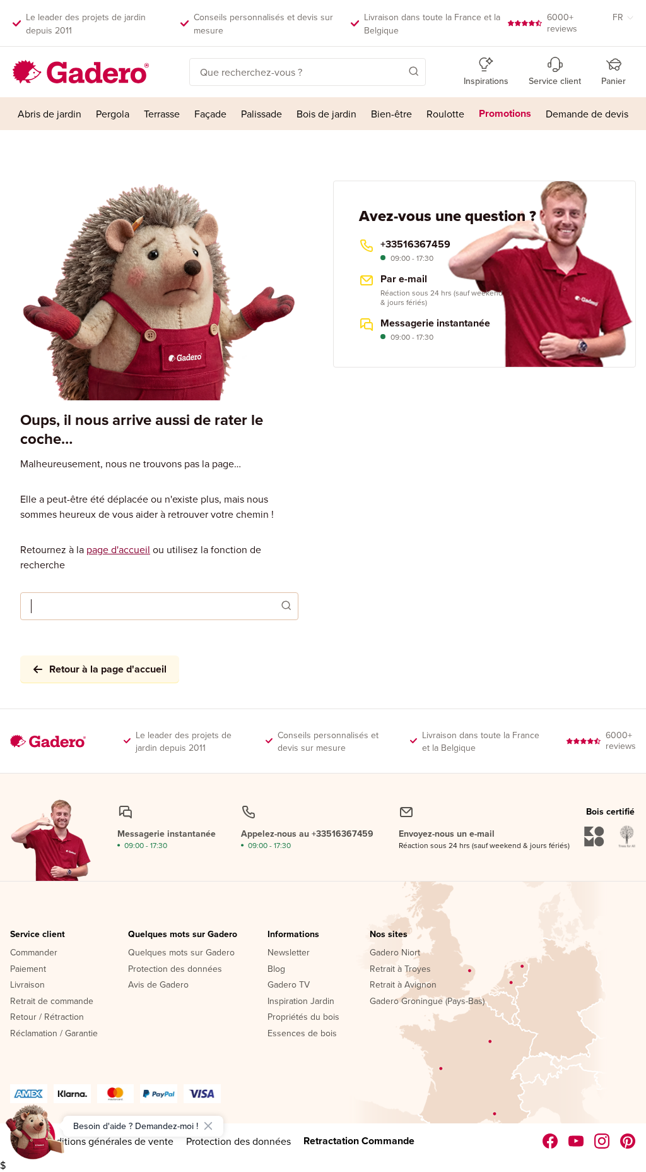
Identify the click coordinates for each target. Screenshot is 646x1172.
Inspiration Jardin (300, 1001)
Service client (37, 934)
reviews (562, 23)
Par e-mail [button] (403, 279)
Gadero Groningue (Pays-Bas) (427, 1001)
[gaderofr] (602, 1141)
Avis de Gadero (158, 985)
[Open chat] (35, 1136)
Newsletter (288, 953)
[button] (396, 71)
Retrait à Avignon (403, 985)
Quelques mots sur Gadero (182, 934)
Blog (276, 969)
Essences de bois (302, 1033)
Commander (33, 953)
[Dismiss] (208, 1126)
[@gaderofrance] (576, 1141)
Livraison (27, 985)
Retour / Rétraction (47, 1017)
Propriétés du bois (303, 1017)
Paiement (28, 969)
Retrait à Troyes (400, 969)
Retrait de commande (51, 1001)
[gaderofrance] (550, 1141)
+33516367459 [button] (415, 244)
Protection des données (175, 969)
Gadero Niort (395, 953)
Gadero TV (288, 985)
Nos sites (389, 934)
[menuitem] (49, 113)
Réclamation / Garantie (54, 1033)
